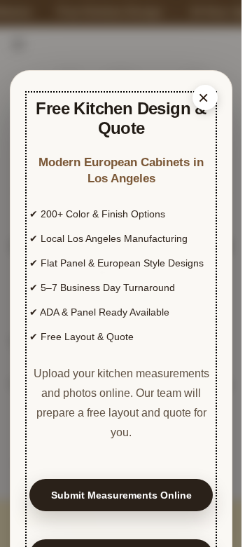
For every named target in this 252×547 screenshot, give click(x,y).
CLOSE (205, 97)
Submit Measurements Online (121, 495)
